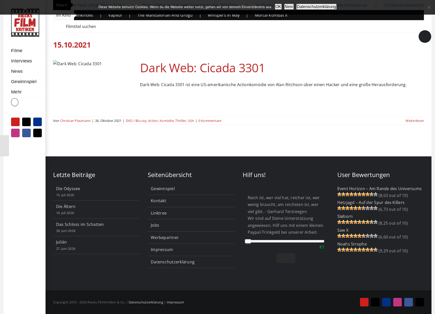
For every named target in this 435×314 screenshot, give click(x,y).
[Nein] (428, 7)
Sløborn (345, 216)
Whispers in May (212, 15)
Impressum (162, 249)
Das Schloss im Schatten (80, 224)
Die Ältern (66, 206)
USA (191, 120)
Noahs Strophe (352, 244)
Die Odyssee (68, 188)
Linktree (159, 213)
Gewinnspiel (163, 188)
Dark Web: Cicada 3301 (202, 67)
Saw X (342, 230)
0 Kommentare (210, 120)
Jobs (155, 225)
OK (278, 7)
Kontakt (158, 200)
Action (153, 120)
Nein (289, 7)
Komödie (167, 120)
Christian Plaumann (75, 120)
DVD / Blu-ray (136, 120)
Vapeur (103, 15)
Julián (61, 242)
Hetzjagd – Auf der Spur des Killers (371, 202)
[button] (24, 102)
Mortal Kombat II (259, 15)
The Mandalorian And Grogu (153, 15)
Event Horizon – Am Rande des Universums (379, 188)
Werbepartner (165, 237)
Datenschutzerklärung (173, 262)
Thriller (180, 120)
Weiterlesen (415, 120)
